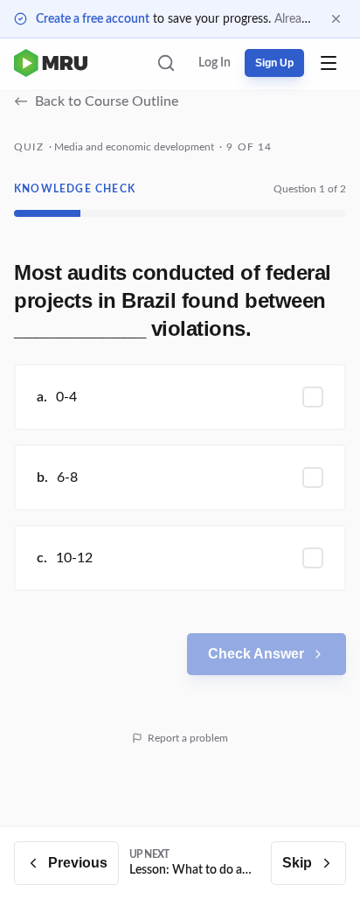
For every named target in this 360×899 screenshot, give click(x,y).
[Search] (166, 63)
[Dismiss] (336, 19)
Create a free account (92, 19)
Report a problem (188, 738)
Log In (214, 63)
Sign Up (274, 63)
